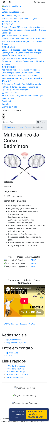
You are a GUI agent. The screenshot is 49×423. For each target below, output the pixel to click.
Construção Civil (19, 58)
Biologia (5, 27)
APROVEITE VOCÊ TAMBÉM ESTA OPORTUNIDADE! (36, 414)
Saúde (24, 87)
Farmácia (26, 84)
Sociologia (6, 33)
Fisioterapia (35, 84)
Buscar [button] (42, 122)
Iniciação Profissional (11, 75)
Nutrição (6, 87)
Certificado (7, 101)
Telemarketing (8, 78)
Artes (11, 38)
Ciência (13, 27)
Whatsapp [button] (41, 2)
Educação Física (18, 50)
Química (42, 30)
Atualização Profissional (29, 70)
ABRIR (33, 260)
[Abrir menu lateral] (3, 118)
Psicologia (6, 90)
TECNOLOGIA (10, 92)
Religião (26, 41)
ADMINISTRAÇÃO (12, 15)
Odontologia (15, 87)
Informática (27, 95)
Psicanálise (33, 87)
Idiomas (42, 38)
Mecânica (6, 64)
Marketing (19, 78)
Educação (6, 50)
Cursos (5, 9)
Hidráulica (39, 61)
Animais (5, 38)
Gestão (27, 18)
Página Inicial (9, 127)
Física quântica (32, 30)
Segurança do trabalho (12, 61)
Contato (5, 104)
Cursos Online (24, 127)
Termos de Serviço (16, 371)
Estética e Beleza (31, 38)
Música (19, 41)
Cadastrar (16, 110)
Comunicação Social (11, 72)
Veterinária (37, 78)
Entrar (6, 110)
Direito (37, 72)
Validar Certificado (16, 366)
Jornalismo (26, 75)
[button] (4, 2)
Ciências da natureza (26, 27)
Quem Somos (8, 98)
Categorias (7, 12)
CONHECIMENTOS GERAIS (16, 35)
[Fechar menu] (3, 114)
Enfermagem (7, 84)
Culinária (19, 38)
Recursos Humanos (10, 21)
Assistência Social (10, 70)
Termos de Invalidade (18, 374)
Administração (8, 18)
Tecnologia (38, 95)
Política (35, 75)
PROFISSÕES (9, 67)
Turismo (28, 78)
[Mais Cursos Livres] (11, 6)
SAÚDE (7, 81)
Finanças (19, 18)
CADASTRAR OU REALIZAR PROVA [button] (19, 324)
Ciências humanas (16, 30)
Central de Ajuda (9, 107)
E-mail (11, 355)
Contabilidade (27, 72)
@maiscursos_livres (17, 342)
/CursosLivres (14, 339)
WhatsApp (13, 353)
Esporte (17, 84)
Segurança (32, 58)
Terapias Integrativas (21, 90)
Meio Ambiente (8, 41)
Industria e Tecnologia (12, 95)
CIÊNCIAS (8, 24)
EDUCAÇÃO (9, 47)
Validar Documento (17, 369)
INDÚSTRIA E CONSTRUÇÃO (17, 55)
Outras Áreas (36, 41)
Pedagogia (31, 50)
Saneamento (28, 61)
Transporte (7, 44)
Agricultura (7, 58)
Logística (35, 18)
